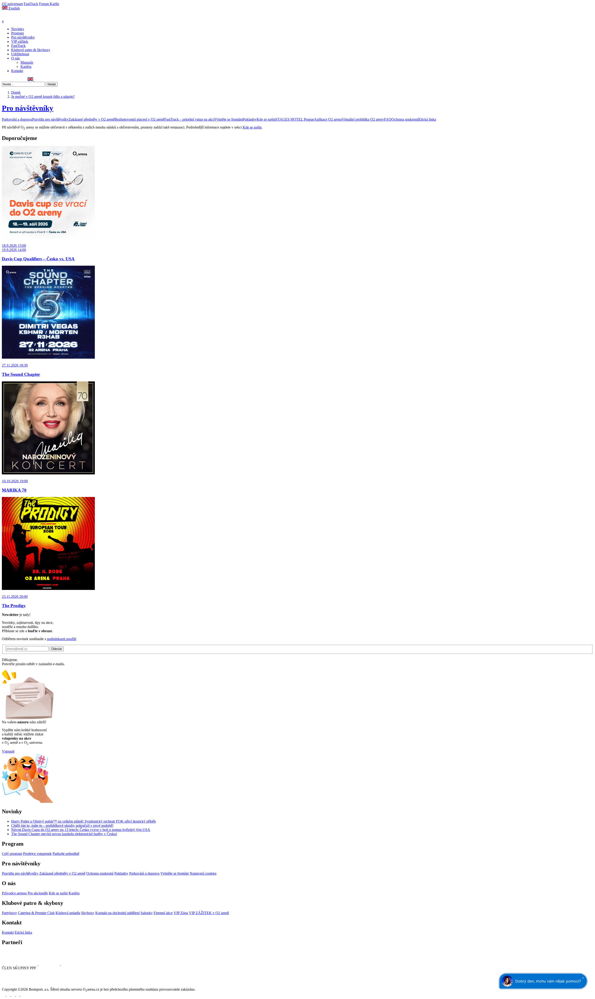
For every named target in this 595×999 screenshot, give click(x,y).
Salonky (147, 913)
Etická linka (427, 119)
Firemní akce (163, 913)
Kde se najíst (266, 119)
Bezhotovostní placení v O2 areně (139, 119)
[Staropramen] (28, 964)
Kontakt (17, 71)
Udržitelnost (20, 54)
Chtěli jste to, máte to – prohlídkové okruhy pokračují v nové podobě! (62, 825)
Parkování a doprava (17, 119)
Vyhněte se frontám (228, 119)
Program (17, 33)
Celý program (12, 854)
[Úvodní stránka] (14, 17)
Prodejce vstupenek (37, 854)
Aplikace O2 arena (328, 119)
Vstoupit (8, 751)
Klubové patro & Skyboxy (30, 50)
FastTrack (31, 4)
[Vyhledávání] (36, 80)
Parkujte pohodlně (66, 854)
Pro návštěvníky (23, 37)
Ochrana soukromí (405, 119)
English (14, 8)
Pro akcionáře (38, 893)
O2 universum (12, 4)
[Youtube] (18, 995)
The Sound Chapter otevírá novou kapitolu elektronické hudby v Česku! (64, 834)
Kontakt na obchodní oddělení (117, 913)
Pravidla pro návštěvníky (50, 119)
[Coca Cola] (50, 964)
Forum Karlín (49, 4)
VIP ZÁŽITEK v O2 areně (209, 913)
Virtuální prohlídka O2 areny (363, 119)
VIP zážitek (19, 41)
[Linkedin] (14, 80)
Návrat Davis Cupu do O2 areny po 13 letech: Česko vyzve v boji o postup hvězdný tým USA (80, 830)
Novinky (17, 29)
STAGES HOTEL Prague (294, 119)
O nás (15, 58)
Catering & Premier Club (36, 913)
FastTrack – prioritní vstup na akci (189, 119)
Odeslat (56, 649)
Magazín (26, 62)
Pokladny (250, 119)
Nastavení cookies (203, 873)
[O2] (9, 964)
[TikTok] (24, 80)
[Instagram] (9, 80)
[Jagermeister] (68, 964)
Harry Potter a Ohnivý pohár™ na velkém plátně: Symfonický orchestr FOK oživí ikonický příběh (83, 821)
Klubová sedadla (68, 913)
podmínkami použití (61, 639)
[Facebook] (4, 80)
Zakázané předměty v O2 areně (92, 119)
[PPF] (12, 985)
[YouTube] (19, 80)
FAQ (387, 119)
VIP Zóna (181, 913)
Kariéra (25, 67)
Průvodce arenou (14, 893)
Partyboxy (9, 913)
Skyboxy (87, 913)
